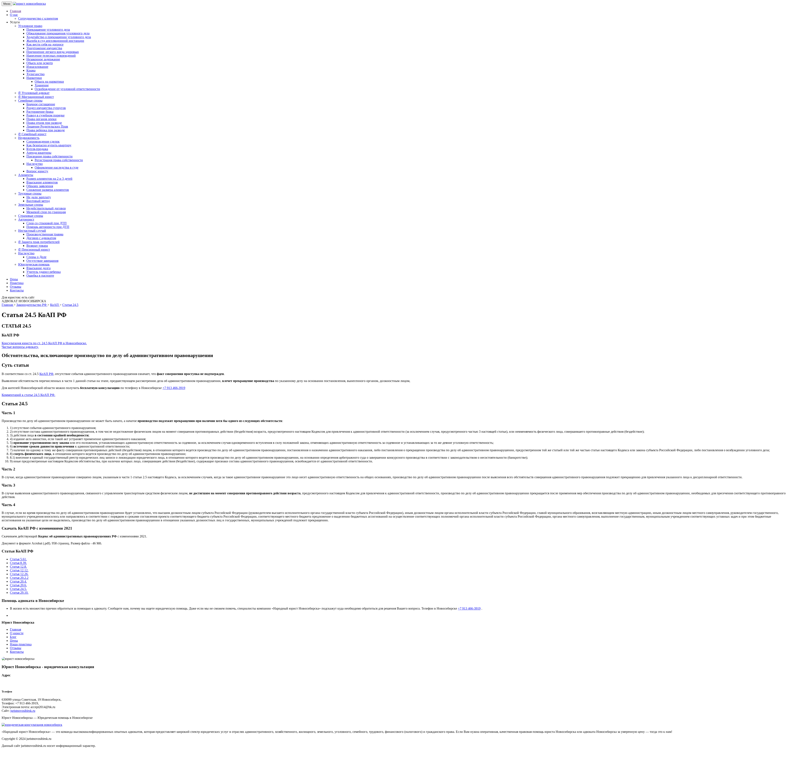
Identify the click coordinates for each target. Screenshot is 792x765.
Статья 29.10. (19, 592)
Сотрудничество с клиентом (38, 18)
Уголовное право (30, 26)
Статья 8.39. (18, 563)
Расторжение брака (39, 111)
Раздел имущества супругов (46, 108)
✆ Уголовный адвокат (34, 93)
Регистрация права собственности (59, 160)
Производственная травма (44, 234)
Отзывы (15, 286)
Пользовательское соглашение (23, 752)
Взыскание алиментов (42, 182)
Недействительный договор (46, 208)
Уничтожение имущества (44, 48)
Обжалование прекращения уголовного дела (58, 33)
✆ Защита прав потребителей (39, 242)
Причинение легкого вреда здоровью (52, 52)
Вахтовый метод (38, 201)
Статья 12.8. (18, 566)
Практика (17, 283)
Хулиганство (35, 74)
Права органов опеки (41, 119)
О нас (14, 14)
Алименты (25, 175)
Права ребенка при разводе (45, 130)
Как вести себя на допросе (45, 44)
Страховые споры (30, 215)
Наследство (34, 164)
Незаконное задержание (43, 59)
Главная (15, 11)
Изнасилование (37, 66)
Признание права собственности (49, 156)
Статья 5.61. (18, 559)
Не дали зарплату (38, 197)
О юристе (17, 633)
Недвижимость (28, 138)
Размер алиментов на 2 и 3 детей (49, 178)
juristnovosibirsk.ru (22, 710)
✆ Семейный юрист (32, 134)
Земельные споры (30, 204)
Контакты (17, 290)
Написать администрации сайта (24, 759)
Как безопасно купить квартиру (48, 145)
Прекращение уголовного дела (48, 29)
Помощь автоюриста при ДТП (47, 227)
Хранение (42, 85)
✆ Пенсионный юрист (34, 249)
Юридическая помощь (34, 264)
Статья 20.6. (18, 585)
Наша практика (21, 644)
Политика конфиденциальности (67, 752)
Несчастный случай (32, 230)
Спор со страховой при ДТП (46, 223)
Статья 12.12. (19, 570)
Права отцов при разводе (44, 123)
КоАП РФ (46, 374)
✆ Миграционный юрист (36, 97)
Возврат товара (37, 245)
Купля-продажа (37, 149)
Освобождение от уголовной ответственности (67, 89)
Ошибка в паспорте (40, 275)
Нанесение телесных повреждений (51, 55)
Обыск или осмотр (39, 63)
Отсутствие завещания (42, 260)
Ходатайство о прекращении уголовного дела (58, 37)
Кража (30, 70)
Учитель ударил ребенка (43, 272)
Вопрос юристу (37, 171)
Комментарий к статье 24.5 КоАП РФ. (28, 395)
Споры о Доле (36, 257)
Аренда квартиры (38, 152)
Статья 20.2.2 (19, 577)
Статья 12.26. (19, 574)
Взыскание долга (38, 268)
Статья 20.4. (18, 581)
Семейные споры (30, 100)
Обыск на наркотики (49, 81)
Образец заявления (39, 186)
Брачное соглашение (40, 104)
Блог (13, 637)
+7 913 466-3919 (174, 388)
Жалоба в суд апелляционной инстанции (55, 40)
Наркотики (34, 78)
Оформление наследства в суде (56, 167)
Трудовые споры (29, 193)
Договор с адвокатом (41, 238)
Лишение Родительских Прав (47, 126)
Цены (14, 279)
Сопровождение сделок (43, 141)
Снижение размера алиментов (47, 190)
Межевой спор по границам (46, 212)
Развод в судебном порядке (45, 115)
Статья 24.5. (18, 589)
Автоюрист (26, 219)
